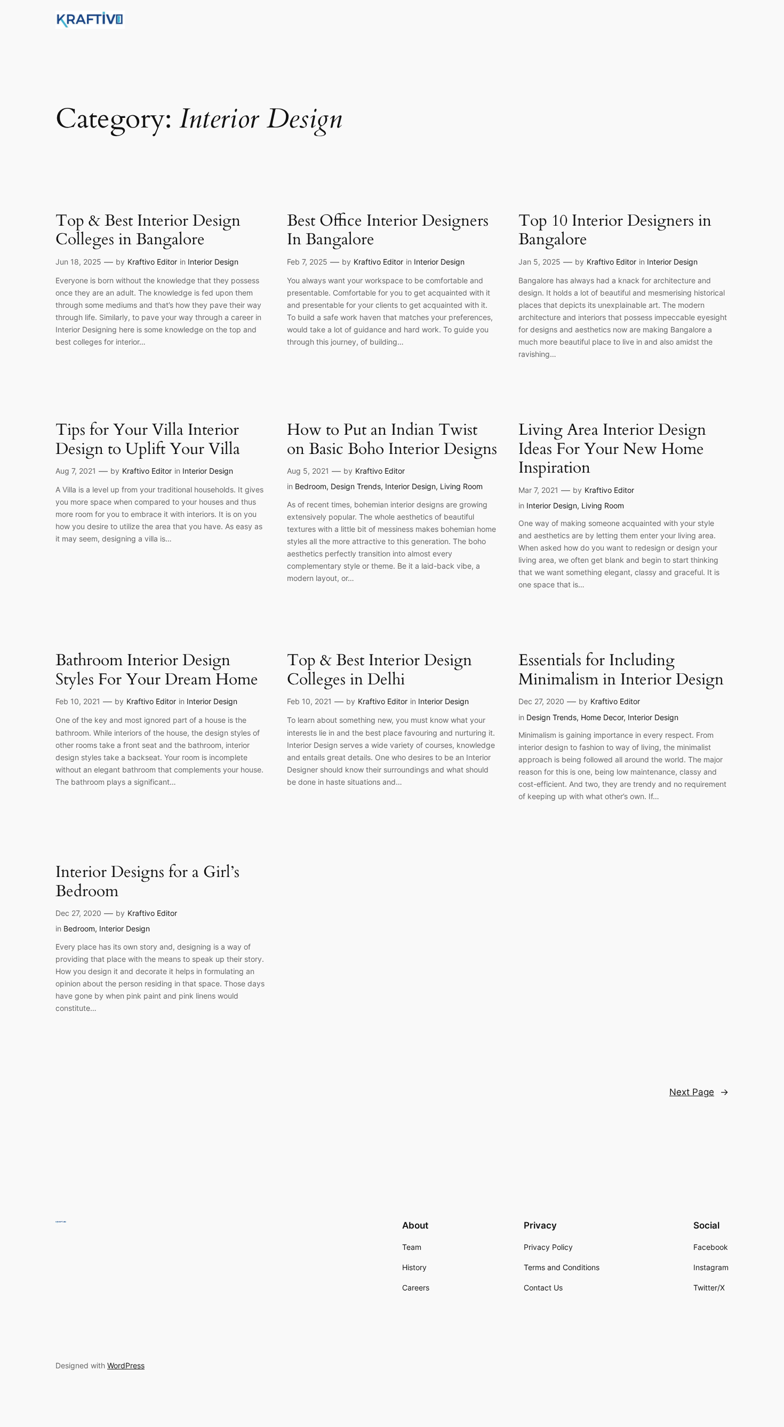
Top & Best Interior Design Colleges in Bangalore (148, 231)
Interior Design (213, 261)
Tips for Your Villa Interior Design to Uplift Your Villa (147, 440)
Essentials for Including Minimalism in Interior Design (621, 670)
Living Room (461, 486)
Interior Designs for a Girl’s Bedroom (147, 882)
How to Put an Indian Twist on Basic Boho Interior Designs (392, 440)
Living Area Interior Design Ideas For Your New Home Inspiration (612, 449)
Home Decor (602, 717)
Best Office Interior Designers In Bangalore (388, 231)
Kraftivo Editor (152, 261)
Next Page (699, 1092)
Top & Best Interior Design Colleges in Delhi (379, 670)
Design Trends (356, 486)
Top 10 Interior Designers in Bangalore (614, 231)
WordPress (126, 1365)
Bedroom (310, 486)
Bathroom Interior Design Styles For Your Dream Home (156, 670)
